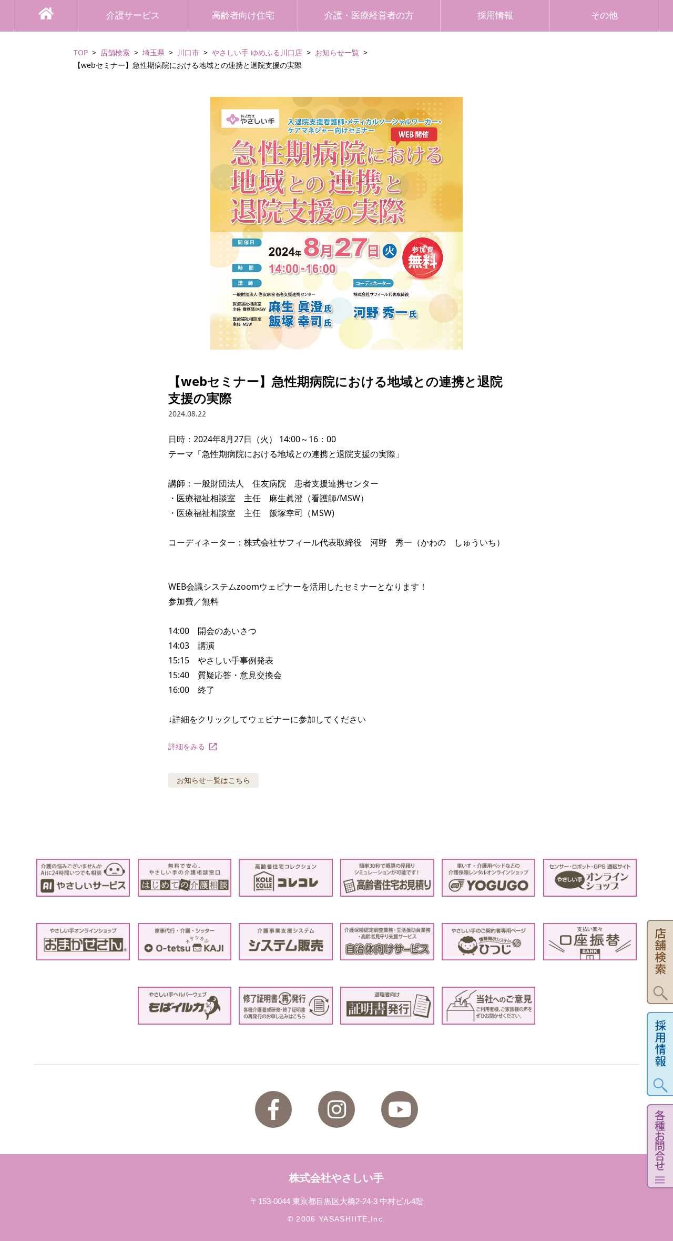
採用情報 (495, 16)
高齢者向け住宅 (243, 16)
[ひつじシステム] (489, 941)
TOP (81, 52)
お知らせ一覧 (337, 52)
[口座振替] (590, 941)
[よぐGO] (489, 877)
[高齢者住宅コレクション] (286, 877)
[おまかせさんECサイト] (83, 941)
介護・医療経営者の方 (369, 16)
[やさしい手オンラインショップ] (590, 877)
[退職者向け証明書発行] (387, 1005)
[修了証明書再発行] (286, 1005)
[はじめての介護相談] (185, 877)
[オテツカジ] (185, 941)
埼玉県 (153, 52)
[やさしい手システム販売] (286, 941)
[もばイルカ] (185, 1005)
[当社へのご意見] (489, 1005)
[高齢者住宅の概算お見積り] (387, 877)
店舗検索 (115, 52)
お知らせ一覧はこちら (213, 780)
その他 (604, 16)
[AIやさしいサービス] (83, 877)
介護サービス (133, 16)
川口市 (188, 52)
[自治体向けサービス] (387, 941)
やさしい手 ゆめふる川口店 (257, 52)
